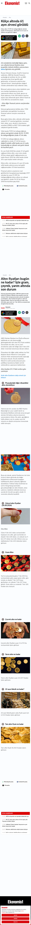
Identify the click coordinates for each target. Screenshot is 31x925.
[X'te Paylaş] (27, 35)
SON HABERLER (7, 217)
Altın (10, 17)
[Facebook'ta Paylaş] (23, 36)
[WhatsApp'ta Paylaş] (19, 36)
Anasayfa (5, 17)
